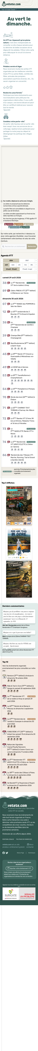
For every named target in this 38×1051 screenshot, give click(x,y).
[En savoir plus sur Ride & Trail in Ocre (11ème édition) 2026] (19, 543)
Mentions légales (8, 839)
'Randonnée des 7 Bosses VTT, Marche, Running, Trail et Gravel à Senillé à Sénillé (23, 457)
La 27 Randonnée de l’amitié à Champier (22, 324)
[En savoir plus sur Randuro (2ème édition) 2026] (19, 505)
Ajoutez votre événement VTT (20, 868)
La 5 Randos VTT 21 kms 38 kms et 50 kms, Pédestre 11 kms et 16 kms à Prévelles (22, 420)
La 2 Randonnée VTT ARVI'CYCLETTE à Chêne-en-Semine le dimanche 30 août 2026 (21, 762)
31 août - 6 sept (27, 269)
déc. (32, 265)
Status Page (20, 853)
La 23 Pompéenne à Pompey (23, 389)
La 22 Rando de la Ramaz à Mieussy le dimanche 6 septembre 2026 (20, 708)
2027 (27, 260)
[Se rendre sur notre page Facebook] (3, 853)
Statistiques (31, 853)
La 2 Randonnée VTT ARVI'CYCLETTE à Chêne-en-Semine (22, 444)
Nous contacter (30, 846)
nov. (25, 265)
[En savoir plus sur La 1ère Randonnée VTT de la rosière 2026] (19, 579)
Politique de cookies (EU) (24, 839)
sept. (13, 265)
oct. (19, 265)
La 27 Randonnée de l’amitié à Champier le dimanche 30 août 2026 (20, 721)
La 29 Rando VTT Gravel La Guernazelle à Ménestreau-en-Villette (22, 356)
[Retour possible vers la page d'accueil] (11, 3)
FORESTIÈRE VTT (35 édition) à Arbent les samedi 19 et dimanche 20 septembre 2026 (21, 734)
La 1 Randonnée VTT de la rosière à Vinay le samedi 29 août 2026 (19, 698)
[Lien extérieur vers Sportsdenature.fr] (19, 893)
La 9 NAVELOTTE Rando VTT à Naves (22, 431)
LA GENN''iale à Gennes (19, 367)
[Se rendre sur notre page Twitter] (7, 853)
